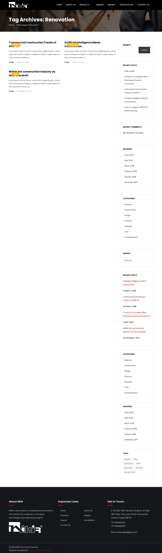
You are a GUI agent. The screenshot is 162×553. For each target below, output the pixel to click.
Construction (130, 210)
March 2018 (129, 166)
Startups (73, 45)
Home (59, 4)
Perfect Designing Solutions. (39, 550)
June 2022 (129, 155)
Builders (127, 459)
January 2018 (130, 177)
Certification (126, 4)
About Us (70, 4)
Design (16, 45)
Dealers (99, 4)
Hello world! (129, 71)
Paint (138, 463)
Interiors (128, 221)
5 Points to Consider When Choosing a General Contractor (136, 80)
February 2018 (130, 171)
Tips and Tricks (129, 472)
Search (126, 45)
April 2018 (128, 160)
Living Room (128, 463)
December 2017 (131, 182)
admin (11, 62)
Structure (139, 468)
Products (84, 4)
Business (128, 204)
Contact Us (143, 4)
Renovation (128, 468)
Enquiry (111, 4)
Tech (15, 74)
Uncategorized (130, 237)
